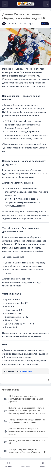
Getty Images (26, 371)
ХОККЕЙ (44, 23)
